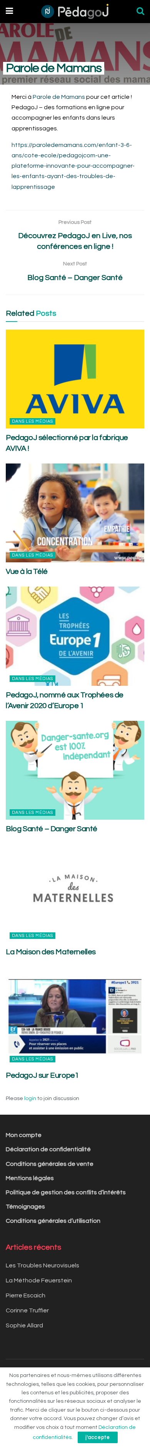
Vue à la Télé (27, 571)
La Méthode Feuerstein (39, 1280)
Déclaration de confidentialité (48, 1149)
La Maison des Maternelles (51, 952)
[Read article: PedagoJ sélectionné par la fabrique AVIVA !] (75, 379)
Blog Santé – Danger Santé (51, 829)
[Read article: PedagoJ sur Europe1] (75, 1016)
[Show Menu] (9, 11)
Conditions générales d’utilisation (53, 1221)
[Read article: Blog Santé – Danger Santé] (75, 770)
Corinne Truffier (27, 1310)
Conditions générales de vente (49, 1164)
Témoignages (25, 1207)
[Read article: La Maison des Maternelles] (75, 893)
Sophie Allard (24, 1325)
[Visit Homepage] (74, 11)
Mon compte (24, 1135)
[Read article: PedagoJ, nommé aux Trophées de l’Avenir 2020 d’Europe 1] (75, 636)
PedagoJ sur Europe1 (42, 1075)
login (30, 1098)
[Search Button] (140, 11)
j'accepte (97, 1437)
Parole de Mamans (59, 97)
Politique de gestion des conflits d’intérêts (66, 1192)
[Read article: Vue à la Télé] (75, 512)
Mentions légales (30, 1178)
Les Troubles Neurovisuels (42, 1265)
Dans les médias (32, 421)
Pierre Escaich (25, 1295)
